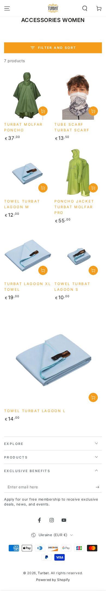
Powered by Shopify (53, 580)
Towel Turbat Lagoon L (35, 411)
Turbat (43, 573)
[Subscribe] (99, 487)
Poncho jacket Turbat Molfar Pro (74, 207)
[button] (85, 8)
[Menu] (7, 8)
